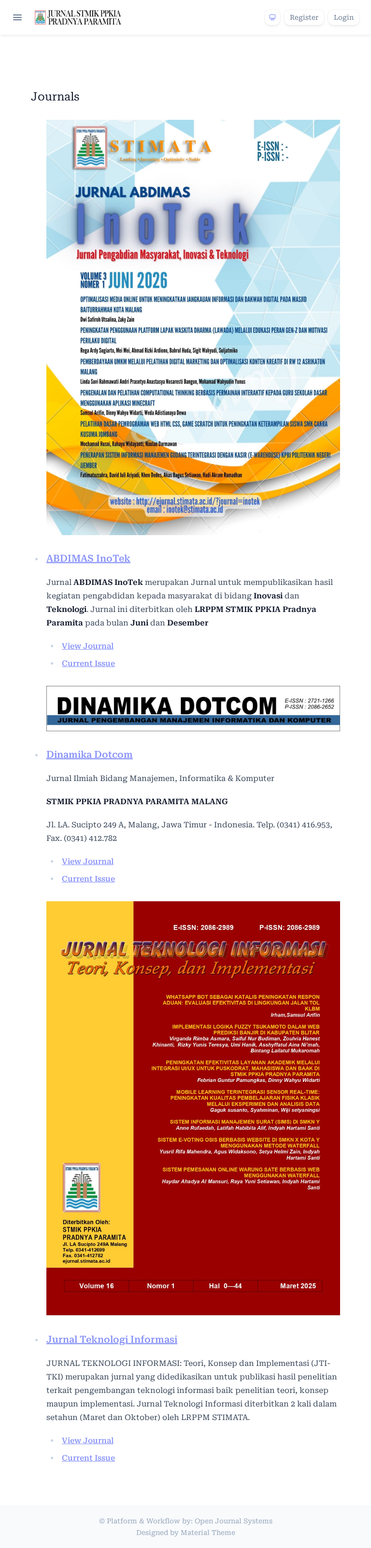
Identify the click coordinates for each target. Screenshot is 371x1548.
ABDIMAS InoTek (88, 558)
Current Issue (88, 663)
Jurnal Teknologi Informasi (111, 1339)
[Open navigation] (17, 17)
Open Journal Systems (233, 1521)
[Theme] (272, 17)
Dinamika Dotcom (89, 754)
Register (304, 17)
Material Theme (208, 1532)
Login (344, 17)
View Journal (88, 646)
